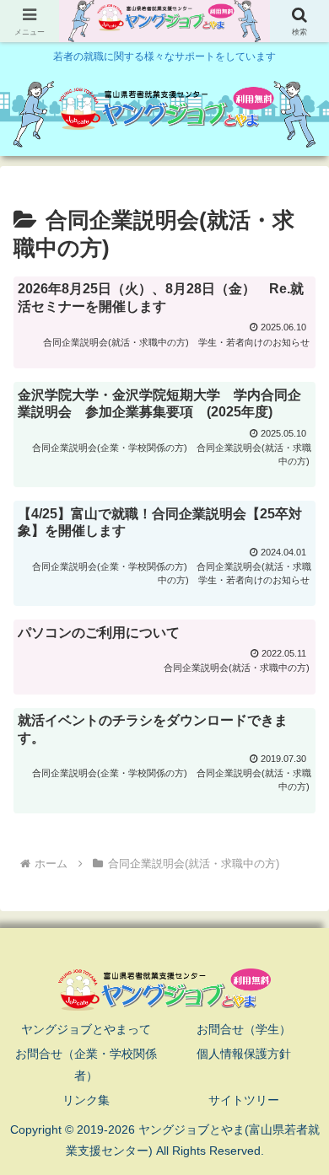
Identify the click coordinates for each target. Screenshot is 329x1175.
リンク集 (86, 1100)
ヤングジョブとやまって (86, 1029)
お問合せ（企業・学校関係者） (86, 1064)
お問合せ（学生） (244, 1029)
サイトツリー (243, 1100)
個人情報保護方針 (244, 1053)
